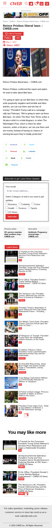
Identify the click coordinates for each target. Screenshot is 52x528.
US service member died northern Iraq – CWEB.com (13, 234)
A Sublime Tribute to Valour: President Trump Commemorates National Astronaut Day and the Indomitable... (32, 352)
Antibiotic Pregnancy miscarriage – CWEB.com (37, 234)
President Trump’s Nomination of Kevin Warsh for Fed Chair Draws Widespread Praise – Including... (33, 309)
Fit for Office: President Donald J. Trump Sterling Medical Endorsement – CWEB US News (33, 281)
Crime (37, 204)
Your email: (10, 186)
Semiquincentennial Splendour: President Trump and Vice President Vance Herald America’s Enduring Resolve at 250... (34, 268)
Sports (34, 208)
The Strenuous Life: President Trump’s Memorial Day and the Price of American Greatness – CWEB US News (32, 488)
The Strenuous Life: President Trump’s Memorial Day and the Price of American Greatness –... (32, 295)
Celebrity (26, 204)
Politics (12, 21)
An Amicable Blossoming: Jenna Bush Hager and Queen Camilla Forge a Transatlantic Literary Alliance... (32, 366)
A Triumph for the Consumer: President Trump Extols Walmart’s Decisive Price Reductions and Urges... (33, 254)
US (17, 38)
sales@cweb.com (28, 516)
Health (11, 208)
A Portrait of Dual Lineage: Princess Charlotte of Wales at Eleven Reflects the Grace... (34, 394)
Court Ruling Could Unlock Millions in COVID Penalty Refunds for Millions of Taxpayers (33, 380)
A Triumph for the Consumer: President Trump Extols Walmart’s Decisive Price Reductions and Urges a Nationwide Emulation (33, 444)
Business (12, 204)
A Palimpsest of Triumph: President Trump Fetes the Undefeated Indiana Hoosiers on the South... (33, 337)
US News (12, 212)
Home (5, 21)
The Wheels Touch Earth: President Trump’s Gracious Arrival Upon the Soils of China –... (33, 323)
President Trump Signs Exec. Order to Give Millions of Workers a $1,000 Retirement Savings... (34, 408)
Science (22, 208)
